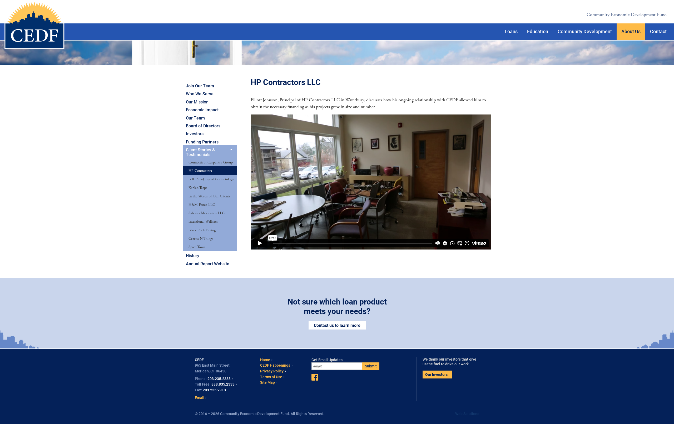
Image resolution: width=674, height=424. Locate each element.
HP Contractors (200, 170)
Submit (371, 365)
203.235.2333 (219, 378)
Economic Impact (202, 109)
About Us (631, 31)
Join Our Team (200, 85)
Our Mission (197, 101)
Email (199, 397)
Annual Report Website (207, 263)
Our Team (195, 118)
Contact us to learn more (337, 325)
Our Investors (436, 374)
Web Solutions (467, 413)
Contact (658, 31)
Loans (511, 31)
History (192, 255)
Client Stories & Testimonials (200, 152)
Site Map (267, 382)
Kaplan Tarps (198, 188)
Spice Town (197, 247)
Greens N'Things (201, 238)
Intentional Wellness (203, 221)
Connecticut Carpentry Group (211, 162)
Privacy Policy (272, 370)
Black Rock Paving (202, 230)
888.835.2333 (223, 384)
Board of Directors (203, 125)
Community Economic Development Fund (627, 15)
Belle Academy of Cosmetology (211, 179)
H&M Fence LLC (202, 204)
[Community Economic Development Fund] (34, 25)
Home (265, 359)
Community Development (585, 31)
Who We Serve (200, 93)
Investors (195, 133)
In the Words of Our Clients (209, 196)
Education (537, 31)
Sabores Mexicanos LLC (207, 213)
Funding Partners (202, 141)
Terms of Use (271, 376)
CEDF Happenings (275, 365)
